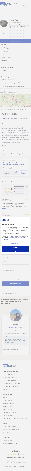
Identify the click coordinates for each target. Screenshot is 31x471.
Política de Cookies (13, 237)
